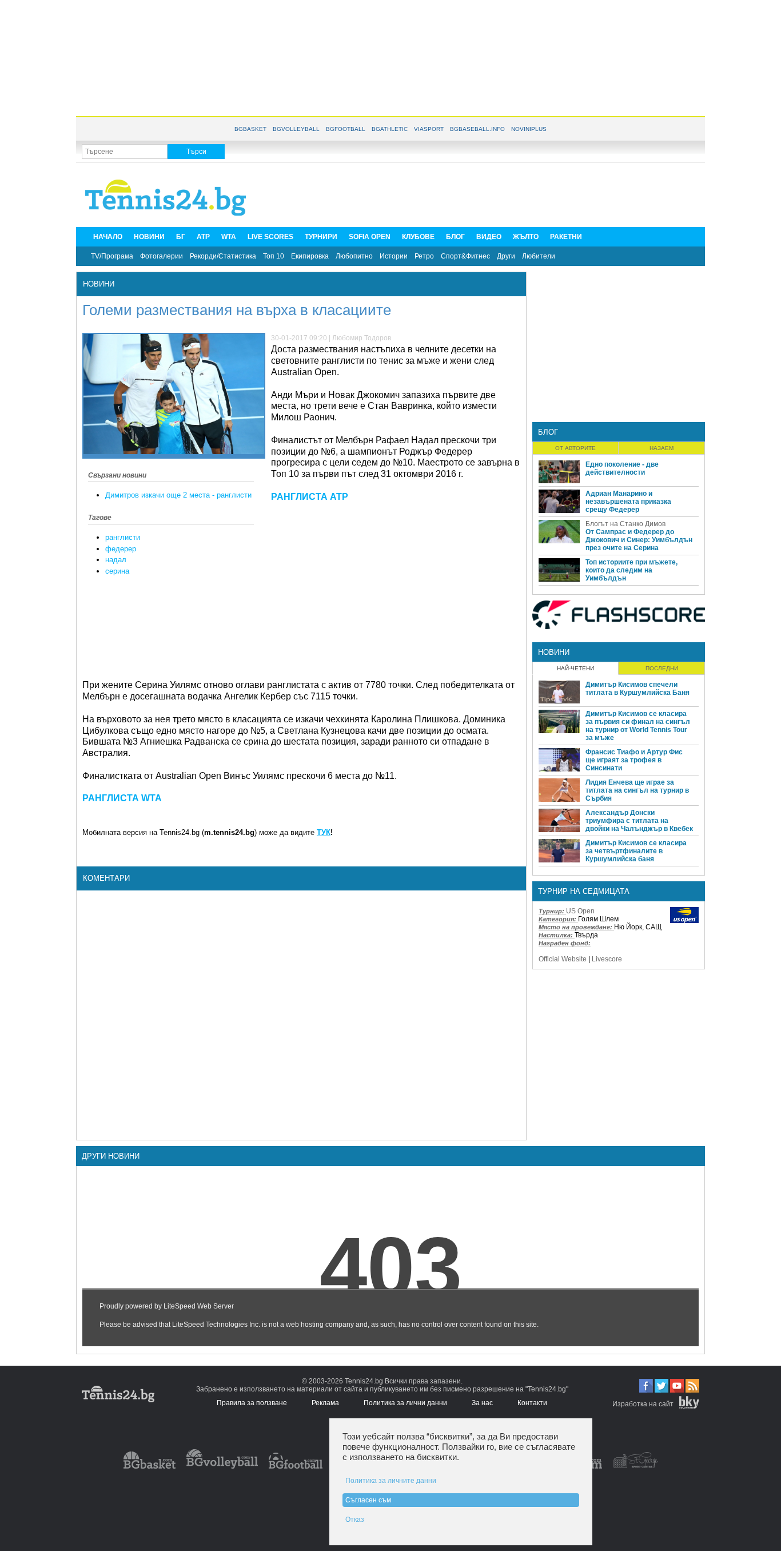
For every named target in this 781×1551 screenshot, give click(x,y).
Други (506, 256)
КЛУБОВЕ (418, 237)
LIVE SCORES (270, 237)
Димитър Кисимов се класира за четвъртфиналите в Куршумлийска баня (636, 851)
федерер (120, 548)
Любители (538, 256)
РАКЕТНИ (566, 237)
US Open (580, 911)
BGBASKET (250, 129)
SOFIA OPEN (369, 237)
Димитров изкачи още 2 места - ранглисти (178, 495)
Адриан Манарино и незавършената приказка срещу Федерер (628, 502)
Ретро (424, 256)
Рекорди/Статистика (223, 256)
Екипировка (310, 256)
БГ (180, 237)
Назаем (661, 448)
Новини (98, 284)
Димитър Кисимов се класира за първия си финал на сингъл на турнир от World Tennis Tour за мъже (637, 726)
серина (117, 571)
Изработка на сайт (643, 1404)
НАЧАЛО (107, 237)
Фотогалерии (161, 256)
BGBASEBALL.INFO (477, 129)
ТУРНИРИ (321, 237)
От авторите (575, 448)
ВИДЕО (488, 237)
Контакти (532, 1403)
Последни (661, 668)
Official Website (563, 959)
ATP (203, 237)
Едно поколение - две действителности (622, 468)
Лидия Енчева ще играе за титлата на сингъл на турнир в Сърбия (637, 790)
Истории (394, 256)
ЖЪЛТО (526, 237)
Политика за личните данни (390, 1481)
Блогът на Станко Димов (625, 524)
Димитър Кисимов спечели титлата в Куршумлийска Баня (637, 689)
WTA (228, 237)
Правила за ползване (252, 1403)
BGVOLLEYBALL (296, 129)
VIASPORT (429, 129)
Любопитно (354, 256)
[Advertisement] (390, 57)
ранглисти (122, 537)
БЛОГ (455, 237)
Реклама (325, 1403)
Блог (548, 432)
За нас (482, 1403)
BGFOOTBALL (345, 129)
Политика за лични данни (405, 1403)
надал (115, 559)
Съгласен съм (368, 1500)
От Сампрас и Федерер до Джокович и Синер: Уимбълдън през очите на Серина (638, 540)
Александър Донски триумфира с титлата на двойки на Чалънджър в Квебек (639, 821)
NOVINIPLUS (529, 129)
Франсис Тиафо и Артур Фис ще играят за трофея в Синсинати (634, 760)
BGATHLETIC (390, 129)
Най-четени (575, 668)
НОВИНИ (149, 237)
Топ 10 (273, 256)
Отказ (354, 1520)
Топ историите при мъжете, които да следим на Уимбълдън (631, 570)
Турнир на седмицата (583, 891)
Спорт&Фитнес (465, 256)
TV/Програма (112, 256)
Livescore (607, 959)
